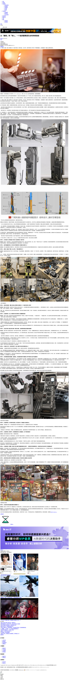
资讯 (3, 1)
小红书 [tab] (1, 676)
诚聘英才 (4, 643)
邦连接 (3, 2)
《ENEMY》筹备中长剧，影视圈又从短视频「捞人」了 (11, 620)
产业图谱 (4, 650)
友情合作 (4, 657)
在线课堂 (6, 6)
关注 (1, 39)
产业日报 (4, 649)
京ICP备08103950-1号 (27, 665)
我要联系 (2, 46)
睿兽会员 (4, 648)
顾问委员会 (4, 642)
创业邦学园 (6, 5)
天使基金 (6, 7)
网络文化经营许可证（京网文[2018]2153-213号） (40, 667)
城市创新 (6, 13)
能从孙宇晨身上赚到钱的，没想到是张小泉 (8, 625)
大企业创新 (6, 14)
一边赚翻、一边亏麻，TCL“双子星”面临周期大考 (9, 628)
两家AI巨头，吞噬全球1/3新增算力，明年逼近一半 (10, 633)
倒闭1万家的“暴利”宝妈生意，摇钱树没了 (8, 622)
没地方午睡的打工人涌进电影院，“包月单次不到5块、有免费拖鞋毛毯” (13, 627)
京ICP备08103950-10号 (42, 665)
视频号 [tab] (1, 675)
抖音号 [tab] (1, 677)
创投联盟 (6, 12)
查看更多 (2, 634)
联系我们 (4, 641)
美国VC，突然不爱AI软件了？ (6, 631)
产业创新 (4, 11)
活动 (3, 18)
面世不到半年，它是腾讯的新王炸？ (7, 626)
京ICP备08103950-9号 (34, 665)
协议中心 (4, 663)
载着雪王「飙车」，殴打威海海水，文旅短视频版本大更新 (11, 597)
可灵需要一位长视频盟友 (5, 632)
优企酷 (5, 8)
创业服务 (4, 3)
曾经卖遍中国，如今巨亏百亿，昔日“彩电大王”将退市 (10, 623)
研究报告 (4, 651)
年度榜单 (6, 20)
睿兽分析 (4, 17)
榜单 (3, 19)
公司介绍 (4, 640)
